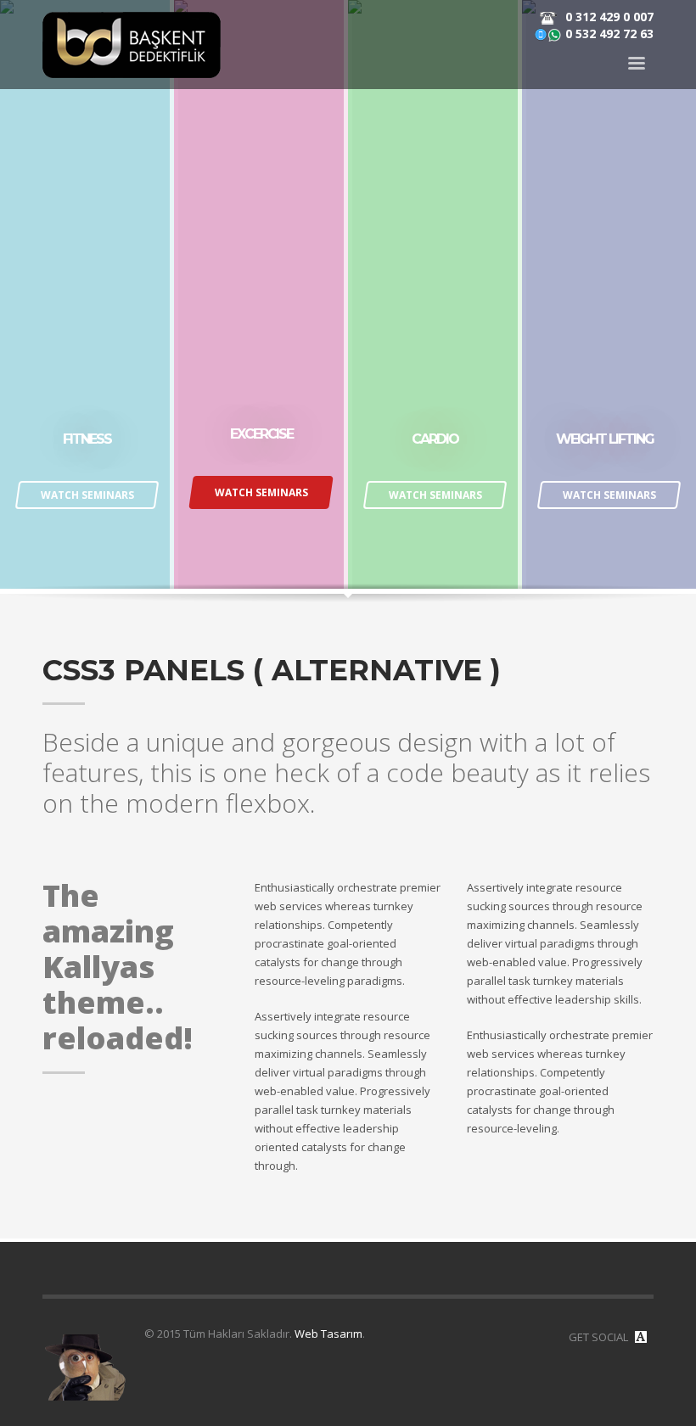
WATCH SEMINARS (87, 495)
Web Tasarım (328, 1333)
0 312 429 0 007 (608, 16)
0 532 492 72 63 (608, 33)
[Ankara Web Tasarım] (641, 1337)
